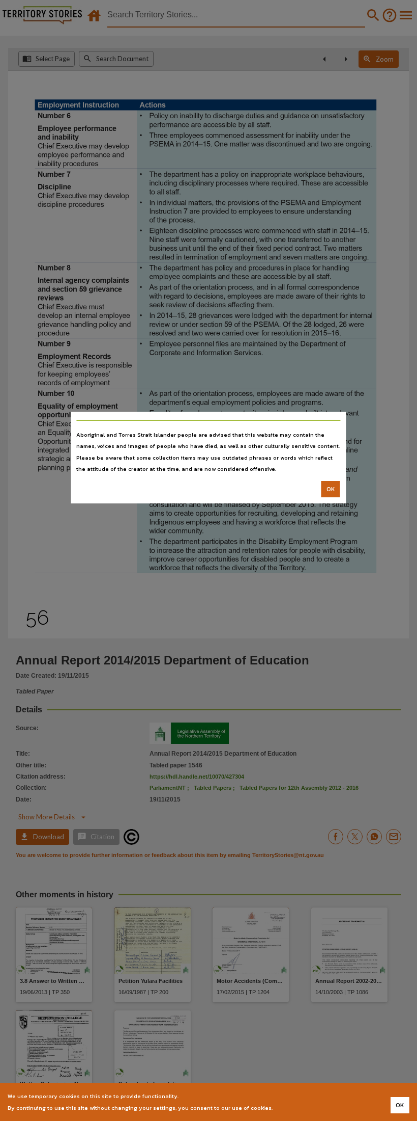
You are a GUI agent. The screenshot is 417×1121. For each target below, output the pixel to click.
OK (330, 489)
